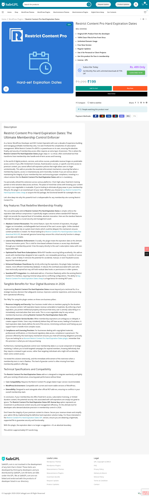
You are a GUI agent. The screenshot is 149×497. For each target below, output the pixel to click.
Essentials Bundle (53, 477)
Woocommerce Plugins (55, 473)
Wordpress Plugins (54, 465)
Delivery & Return (100, 473)
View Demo (111, 94)
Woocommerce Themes (55, 469)
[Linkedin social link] (143, 102)
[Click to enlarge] (6, 89)
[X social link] (138, 102)
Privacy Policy (99, 469)
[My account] (135, 4)
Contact (96, 484)
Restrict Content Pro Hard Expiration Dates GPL (24, 417)
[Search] (89, 4)
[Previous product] (140, 19)
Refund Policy (99, 477)
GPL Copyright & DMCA (102, 462)
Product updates (123, 4)
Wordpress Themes (54, 462)
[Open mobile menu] (3, 12)
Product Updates (53, 484)
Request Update (103, 4)
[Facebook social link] (135, 102)
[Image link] (11, 458)
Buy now (130, 88)
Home (4, 19)
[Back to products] (143, 19)
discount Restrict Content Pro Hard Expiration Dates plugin (45, 338)
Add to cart (94, 88)
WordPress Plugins (16, 19)
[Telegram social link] (146, 102)
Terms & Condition (101, 481)
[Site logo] (10, 4)
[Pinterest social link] (141, 102)
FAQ (95, 465)
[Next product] (146, 19)
